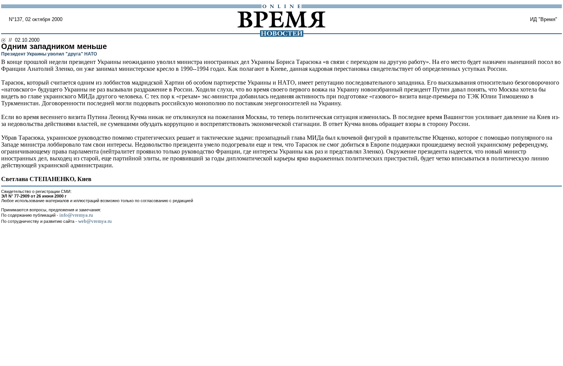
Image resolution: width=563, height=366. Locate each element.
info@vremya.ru (76, 215)
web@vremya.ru (95, 221)
